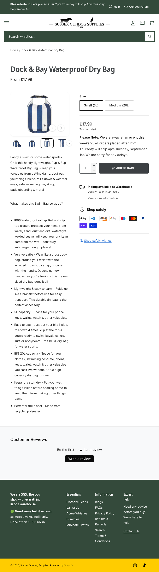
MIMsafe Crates (77, 525)
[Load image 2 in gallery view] (32, 143)
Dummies (73, 519)
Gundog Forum (139, 6)
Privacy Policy (104, 513)
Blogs (99, 502)
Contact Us (131, 531)
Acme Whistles (76, 513)
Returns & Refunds (101, 521)
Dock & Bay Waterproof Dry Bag (43, 50)
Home (14, 50)
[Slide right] (61, 128)
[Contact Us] (142, 22)
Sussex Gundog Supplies (34, 565)
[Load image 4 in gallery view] (62, 143)
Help (117, 6)
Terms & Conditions (102, 538)
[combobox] (79, 36)
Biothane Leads (77, 502)
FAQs (99, 507)
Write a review (79, 459)
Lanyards (72, 507)
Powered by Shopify (61, 565)
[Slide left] (52, 128)
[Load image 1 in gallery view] (16, 143)
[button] (6, 22)
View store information (103, 198)
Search (100, 530)
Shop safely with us (98, 241)
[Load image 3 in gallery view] (47, 143)
